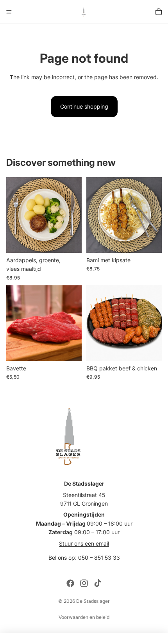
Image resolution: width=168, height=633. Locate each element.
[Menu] (9, 12)
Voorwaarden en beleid (84, 617)
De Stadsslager (93, 601)
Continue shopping (84, 106)
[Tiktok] (97, 583)
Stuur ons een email (84, 543)
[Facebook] (70, 583)
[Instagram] (84, 583)
